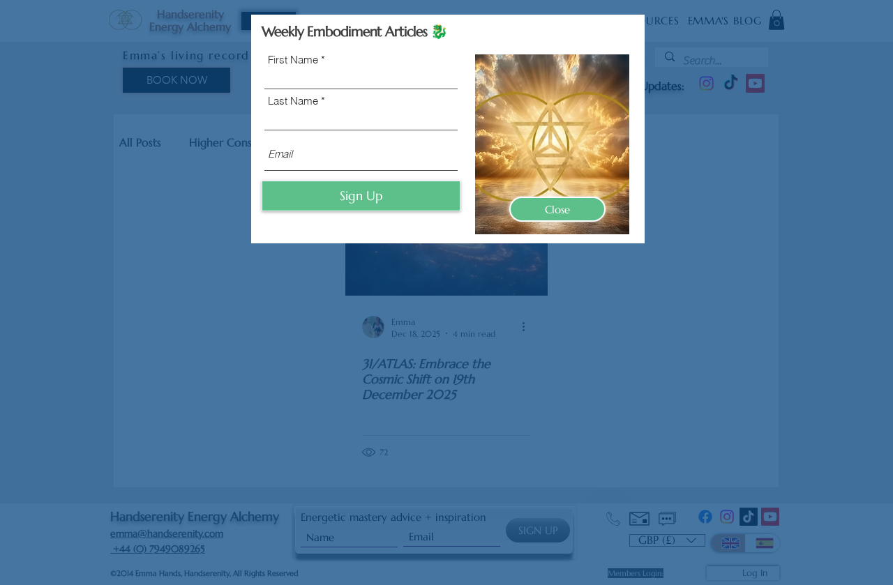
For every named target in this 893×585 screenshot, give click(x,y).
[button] (557, 209)
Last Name (293, 101)
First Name (293, 59)
